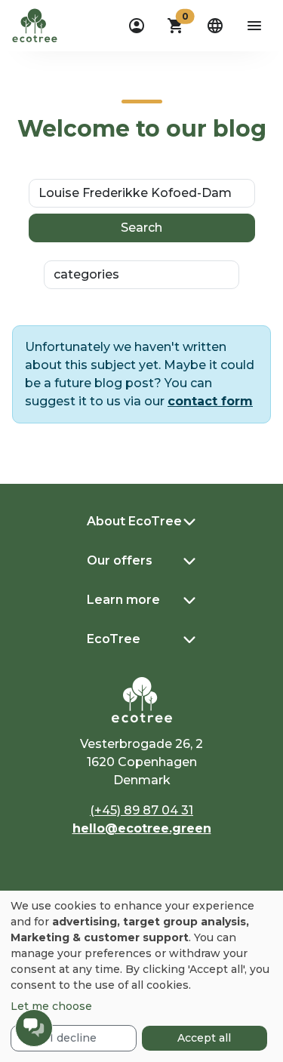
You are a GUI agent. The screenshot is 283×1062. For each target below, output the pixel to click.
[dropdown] (136, 25)
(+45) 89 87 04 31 (141, 810)
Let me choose (51, 1006)
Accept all (204, 1038)
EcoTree (113, 639)
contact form (210, 401)
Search (141, 227)
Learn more (123, 600)
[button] (175, 25)
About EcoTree (134, 521)
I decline (73, 1038)
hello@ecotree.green (141, 828)
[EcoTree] (34, 24)
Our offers (119, 560)
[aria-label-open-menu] (254, 25)
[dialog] (141, 976)
